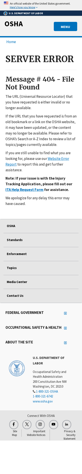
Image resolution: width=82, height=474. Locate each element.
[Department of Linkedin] (66, 424)
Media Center (17, 282)
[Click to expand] (41, 5)
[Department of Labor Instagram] (40, 424)
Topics (12, 268)
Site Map (14, 433)
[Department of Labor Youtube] (53, 424)
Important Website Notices (36, 433)
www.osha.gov (43, 401)
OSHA (13, 23)
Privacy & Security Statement (69, 435)
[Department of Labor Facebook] (13, 424)
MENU (65, 26)
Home (11, 41)
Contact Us (15, 296)
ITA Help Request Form (24, 189)
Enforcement (17, 254)
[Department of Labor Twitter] (26, 424)
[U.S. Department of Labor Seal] (17, 368)
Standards (15, 240)
